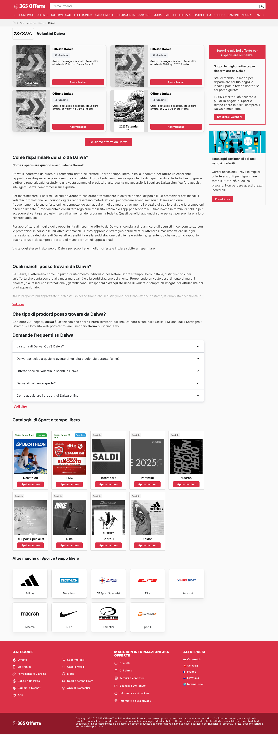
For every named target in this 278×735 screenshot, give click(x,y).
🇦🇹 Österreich (192, 659)
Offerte (42, 14)
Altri (20, 694)
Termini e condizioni (132, 678)
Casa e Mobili (104, 14)
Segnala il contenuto (133, 685)
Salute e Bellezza (177, 14)
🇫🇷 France (189, 671)
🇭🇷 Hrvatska (191, 677)
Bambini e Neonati (240, 14)
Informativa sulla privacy (135, 700)
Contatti (125, 663)
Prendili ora (222, 199)
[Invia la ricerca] (262, 6)
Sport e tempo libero (209, 14)
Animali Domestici (78, 687)
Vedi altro (18, 304)
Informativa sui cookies (134, 693)
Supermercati (61, 14)
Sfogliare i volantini (229, 116)
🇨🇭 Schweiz (190, 665)
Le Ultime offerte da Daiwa (108, 142)
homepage (26, 14)
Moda (158, 14)
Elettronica (83, 14)
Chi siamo (126, 670)
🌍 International (193, 684)
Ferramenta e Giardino (134, 14)
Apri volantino (78, 82)
